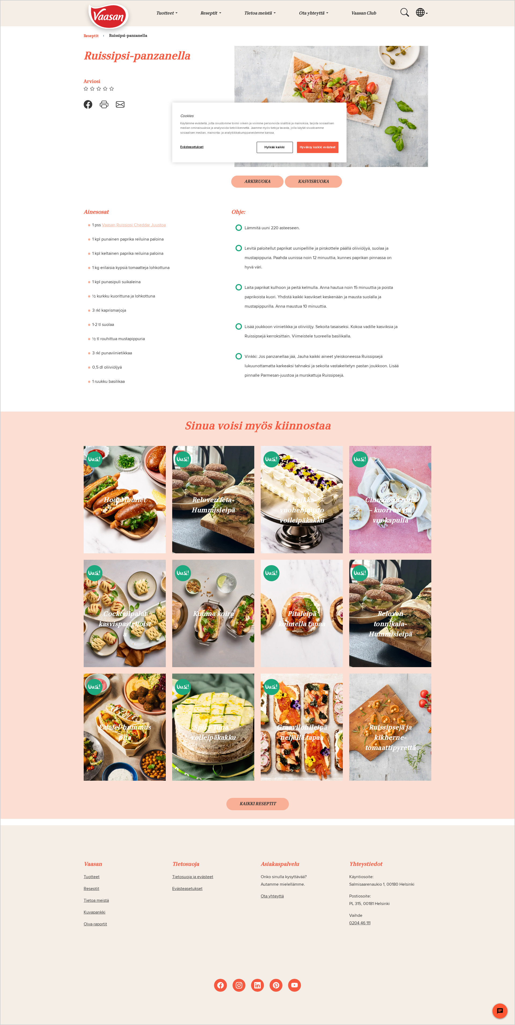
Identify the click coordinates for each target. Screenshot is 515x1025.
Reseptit (91, 888)
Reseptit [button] (209, 13)
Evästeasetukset (192, 147)
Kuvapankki (94, 912)
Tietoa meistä (96, 900)
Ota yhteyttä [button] (312, 13)
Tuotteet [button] (165, 13)
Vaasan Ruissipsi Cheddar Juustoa (134, 225)
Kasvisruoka (313, 182)
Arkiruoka (257, 182)
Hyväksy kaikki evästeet (318, 147)
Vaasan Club (363, 13)
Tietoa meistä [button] (258, 13)
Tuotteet (92, 876)
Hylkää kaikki (274, 147)
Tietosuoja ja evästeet (192, 876)
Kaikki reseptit (258, 804)
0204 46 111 (359, 923)
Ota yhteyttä (272, 896)
